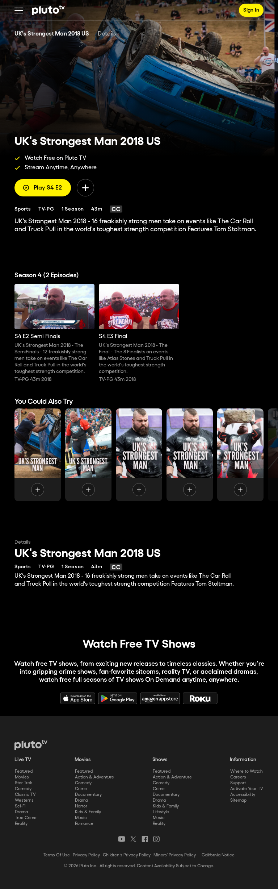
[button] (19, 10)
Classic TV (25, 794)
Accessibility (242, 794)
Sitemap (238, 800)
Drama (21, 812)
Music (81, 817)
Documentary (88, 794)
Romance (84, 823)
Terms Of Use (56, 855)
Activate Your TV (246, 788)
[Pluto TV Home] (48, 10)
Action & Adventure (94, 777)
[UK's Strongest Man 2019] (88, 454)
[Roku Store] (200, 698)
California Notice (218, 855)
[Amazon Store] (160, 698)
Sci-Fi (20, 806)
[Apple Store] (77, 698)
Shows (160, 760)
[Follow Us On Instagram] (156, 839)
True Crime (26, 817)
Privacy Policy (86, 855)
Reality (21, 823)
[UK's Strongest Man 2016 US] (240, 454)
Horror (81, 806)
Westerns (24, 800)
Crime (81, 788)
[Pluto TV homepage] (30, 744)
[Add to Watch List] (85, 187)
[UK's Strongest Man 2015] (139, 454)
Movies (22, 777)
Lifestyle (161, 812)
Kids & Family (88, 812)
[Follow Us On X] (133, 839)
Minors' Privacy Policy (174, 855)
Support (238, 783)
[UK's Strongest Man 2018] (37, 454)
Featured (24, 771)
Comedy (23, 788)
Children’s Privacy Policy (127, 855)
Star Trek (23, 783)
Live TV (22, 760)
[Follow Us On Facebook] (144, 839)
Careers (238, 777)
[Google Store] (117, 698)
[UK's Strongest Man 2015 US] (190, 454)
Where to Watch (246, 771)
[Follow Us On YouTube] (121, 839)
